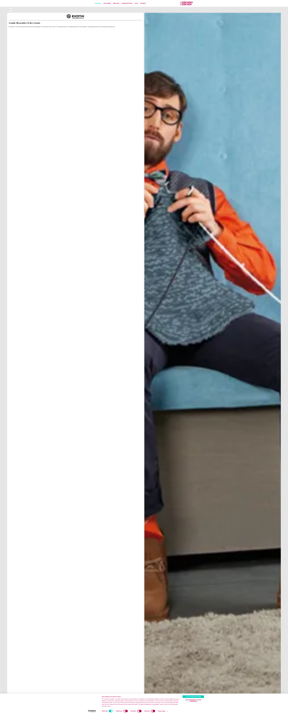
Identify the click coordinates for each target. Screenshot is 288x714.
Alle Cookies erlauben (193, 696)
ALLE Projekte (10, 9)
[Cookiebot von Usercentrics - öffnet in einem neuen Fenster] (91, 711)
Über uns (116, 3)
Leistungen (107, 3)
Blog (136, 3)
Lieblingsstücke (127, 3)
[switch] (125, 711)
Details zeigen (161, 711)
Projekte (98, 3)
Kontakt (143, 3)
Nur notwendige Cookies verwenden (193, 700)
